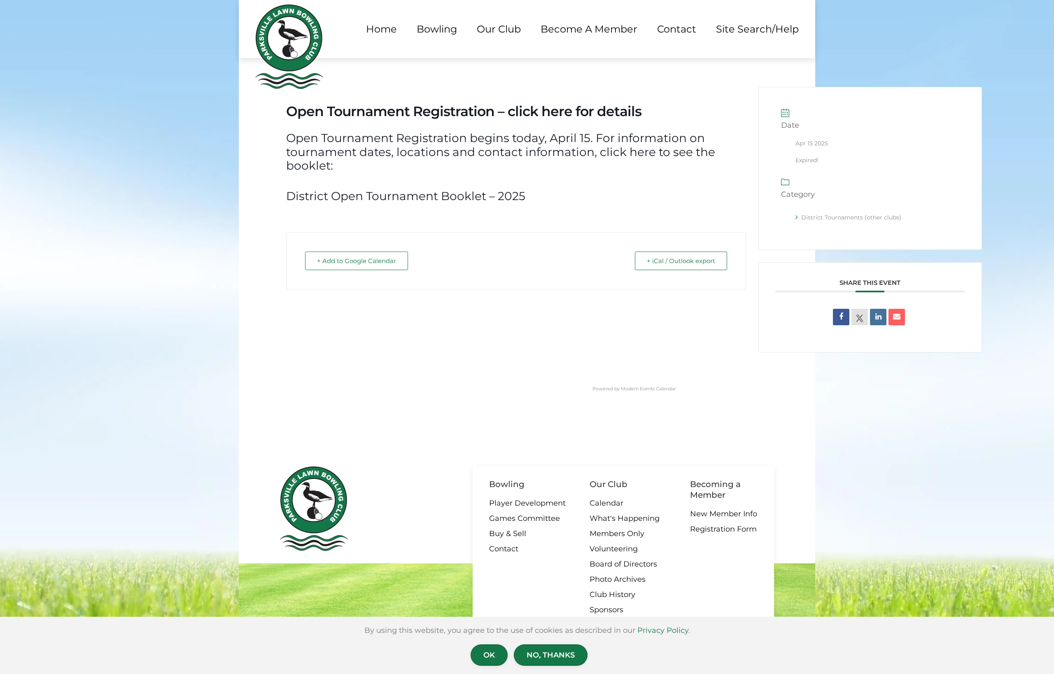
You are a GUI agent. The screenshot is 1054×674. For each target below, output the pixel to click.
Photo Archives (618, 579)
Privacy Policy (662, 630)
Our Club (608, 484)
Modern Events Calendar (648, 389)
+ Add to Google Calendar (356, 261)
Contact (503, 548)
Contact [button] (676, 29)
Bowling (507, 484)
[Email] (896, 317)
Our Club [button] (499, 29)
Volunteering (614, 548)
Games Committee (524, 518)
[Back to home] (289, 47)
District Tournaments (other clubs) (851, 217)
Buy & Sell (507, 533)
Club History (612, 594)
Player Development (527, 503)
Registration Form (723, 529)
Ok (489, 655)
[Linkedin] (878, 317)
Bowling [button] (437, 29)
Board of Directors (623, 564)
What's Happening (625, 518)
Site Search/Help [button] (757, 29)
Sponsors (606, 609)
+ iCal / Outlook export (681, 261)
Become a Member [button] (589, 29)
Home (381, 29)
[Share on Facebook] (841, 317)
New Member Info (723, 513)
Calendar (606, 503)
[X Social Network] (859, 317)
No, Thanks (551, 655)
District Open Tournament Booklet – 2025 (405, 196)
